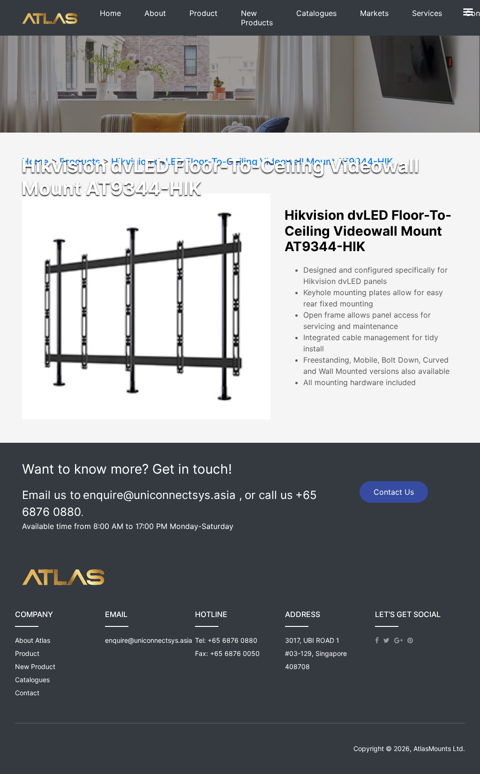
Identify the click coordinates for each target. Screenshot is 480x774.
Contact (27, 693)
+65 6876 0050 (235, 653)
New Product (35, 666)
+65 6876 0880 (232, 640)
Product (27, 653)
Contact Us (394, 492)
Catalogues (32, 680)
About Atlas (32, 640)
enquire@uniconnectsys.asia (148, 640)
